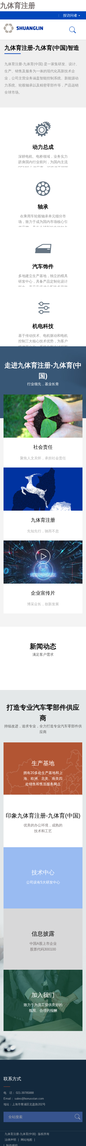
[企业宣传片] (43, 570)
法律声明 (10, 1139)
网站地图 (26, 1139)
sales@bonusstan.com (29, 1098)
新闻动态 (43, 646)
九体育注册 (17, 6)
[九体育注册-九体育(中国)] (23, 29)
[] (77, 1116)
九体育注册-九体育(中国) (21, 1134)
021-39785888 (25, 1092)
